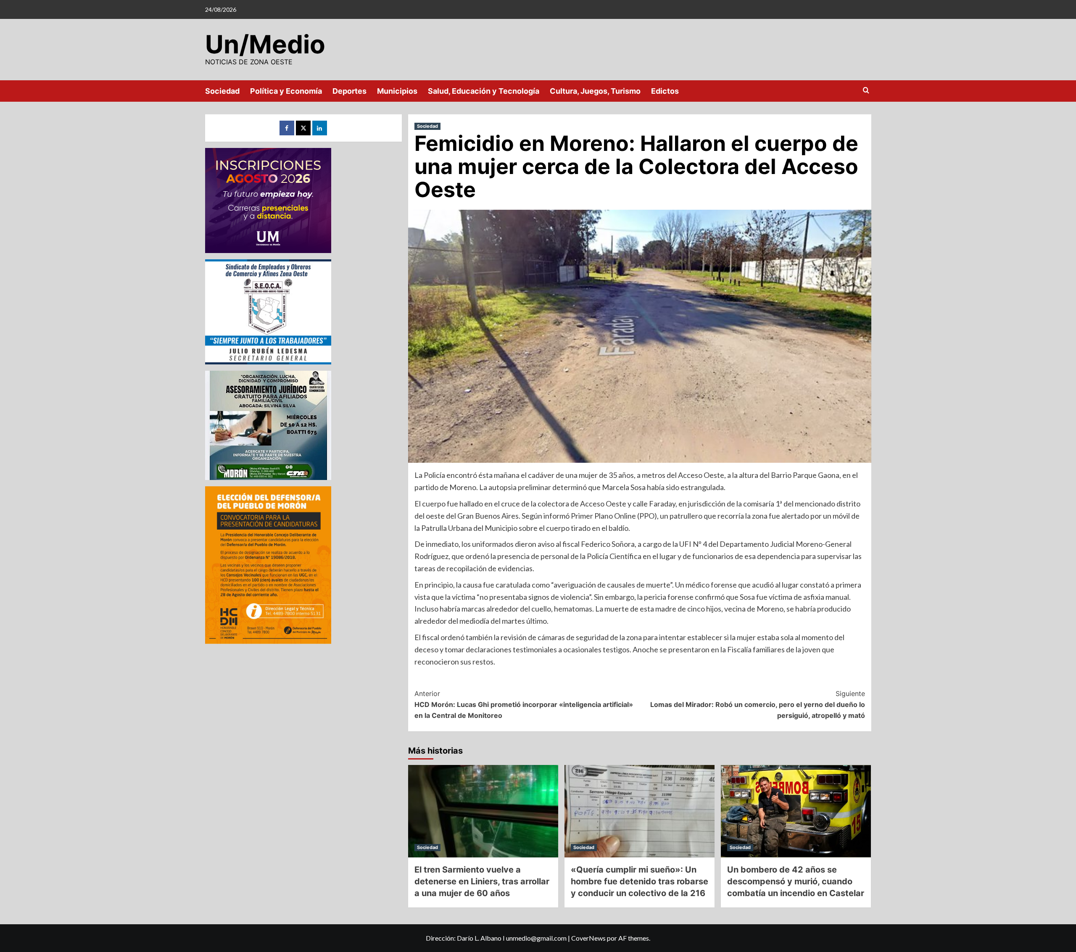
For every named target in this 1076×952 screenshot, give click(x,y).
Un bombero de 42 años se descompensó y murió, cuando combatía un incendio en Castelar (795, 881)
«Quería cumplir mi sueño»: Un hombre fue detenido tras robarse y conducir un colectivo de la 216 (639, 881)
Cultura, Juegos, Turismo (595, 91)
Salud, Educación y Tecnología (483, 91)
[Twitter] (303, 128)
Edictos (665, 91)
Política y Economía (286, 91)
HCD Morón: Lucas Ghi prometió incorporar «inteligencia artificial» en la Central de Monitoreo (523, 704)
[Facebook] (287, 128)
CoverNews (588, 938)
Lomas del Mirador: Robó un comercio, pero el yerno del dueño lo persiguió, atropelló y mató (757, 704)
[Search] (866, 90)
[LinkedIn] (319, 128)
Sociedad (222, 91)
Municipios (397, 91)
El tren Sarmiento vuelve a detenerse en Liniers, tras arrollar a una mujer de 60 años (481, 881)
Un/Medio (265, 44)
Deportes (349, 91)
